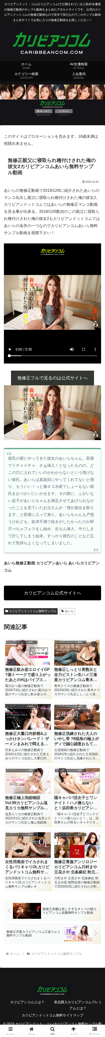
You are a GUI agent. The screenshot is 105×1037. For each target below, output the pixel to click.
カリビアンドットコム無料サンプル (32, 611)
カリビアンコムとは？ (27, 1002)
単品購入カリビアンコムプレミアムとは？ (78, 1005)
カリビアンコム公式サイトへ (52, 593)
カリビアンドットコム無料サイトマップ (52, 1015)
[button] (95, 754)
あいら (69, 611)
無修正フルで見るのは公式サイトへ (52, 378)
